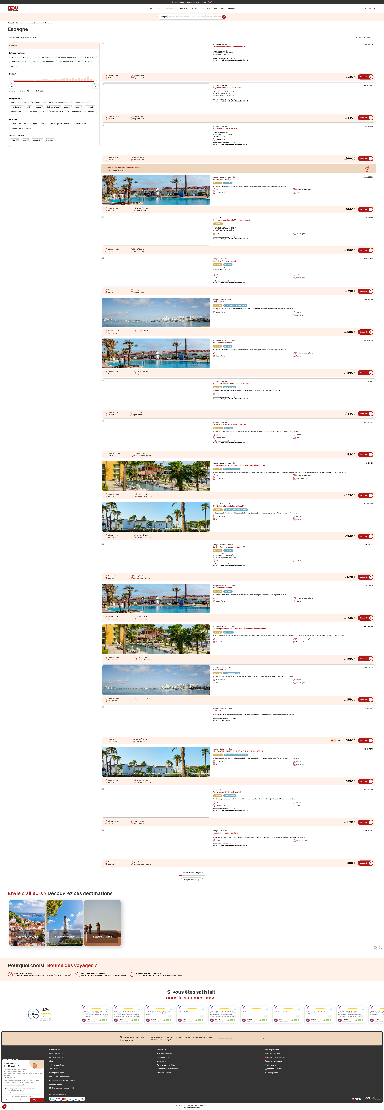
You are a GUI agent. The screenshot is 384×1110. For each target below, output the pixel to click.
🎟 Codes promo (271, 1073)
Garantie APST (162, 1061)
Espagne (163, 17)
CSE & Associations (56, 1065)
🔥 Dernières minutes (273, 1053)
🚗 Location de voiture (273, 1069)
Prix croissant (368, 38)
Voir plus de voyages (192, 880)
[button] (375, 948)
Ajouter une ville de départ (179, 17)
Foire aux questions (164, 1053)
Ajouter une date (198, 17)
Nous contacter (163, 1057)
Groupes (231, 8)
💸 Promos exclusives (273, 1061)
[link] (363, 8)
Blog (51, 1061)
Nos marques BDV (56, 1057)
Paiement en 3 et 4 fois (166, 1065)
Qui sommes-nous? (56, 1053)
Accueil (11, 23)
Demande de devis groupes (168, 1069)
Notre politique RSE (56, 1073)
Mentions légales (55, 1084)
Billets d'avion (219, 8)
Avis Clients (53, 1069)
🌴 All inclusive (270, 1065)
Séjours (19, 23)
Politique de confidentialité (59, 1076)
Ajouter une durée (214, 17)
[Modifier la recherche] (224, 17)
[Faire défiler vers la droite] (380, 948)
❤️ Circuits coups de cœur (275, 1057)
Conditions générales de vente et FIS (63, 1080)
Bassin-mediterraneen (33, 23)
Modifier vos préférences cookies (62, 1088)
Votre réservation (164, 1073)
